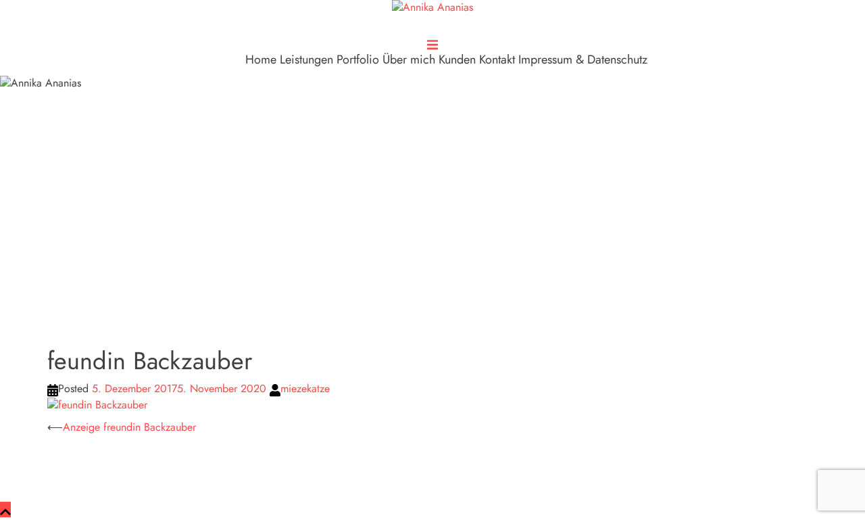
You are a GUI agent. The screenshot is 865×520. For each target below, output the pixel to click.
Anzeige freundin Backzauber (129, 427)
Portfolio (358, 59)
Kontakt (497, 59)
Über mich (408, 59)
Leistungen (306, 59)
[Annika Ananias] (432, 12)
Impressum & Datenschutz (582, 59)
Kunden (457, 59)
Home (260, 59)
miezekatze (305, 388)
